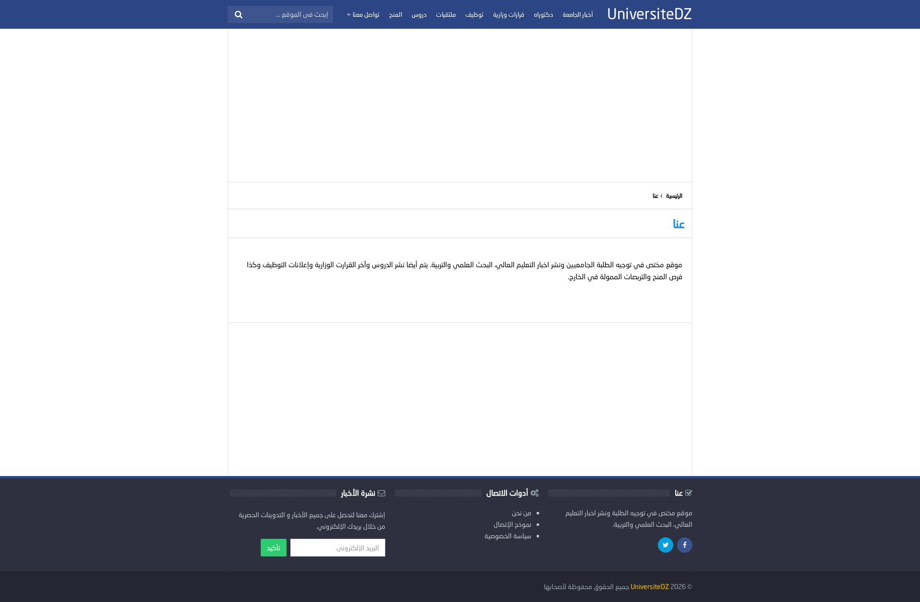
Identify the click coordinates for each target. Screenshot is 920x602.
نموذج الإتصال (512, 524)
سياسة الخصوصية (507, 536)
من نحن (521, 513)
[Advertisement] (460, 105)
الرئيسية (674, 195)
